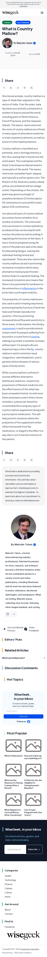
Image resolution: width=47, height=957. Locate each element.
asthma (35, 336)
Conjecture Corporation (29, 949)
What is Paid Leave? (13, 756)
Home (8, 896)
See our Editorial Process (15, 629)
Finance (8, 884)
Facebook (10, 926)
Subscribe (24, 716)
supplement (9, 328)
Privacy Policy (7, 953)
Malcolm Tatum (24, 43)
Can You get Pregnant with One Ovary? (33, 812)
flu (32, 349)
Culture (8, 892)
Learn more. (24, 6)
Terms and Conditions (22, 953)
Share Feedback (34, 629)
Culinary (8, 888)
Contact (9, 913)
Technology (10, 880)
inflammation (29, 288)
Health (8, 875)
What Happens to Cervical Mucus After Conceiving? (13, 812)
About (8, 909)
